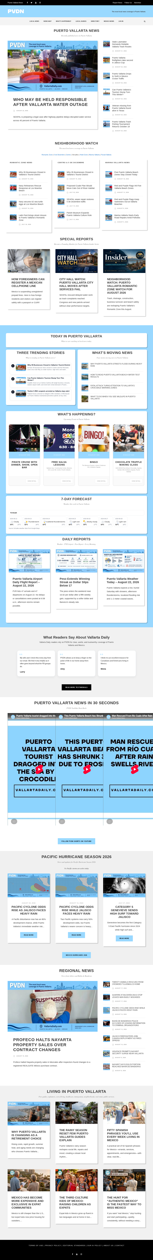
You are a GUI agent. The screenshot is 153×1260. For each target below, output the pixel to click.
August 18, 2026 (27, 195)
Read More (28, 935)
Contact (119, 1245)
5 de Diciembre (59, 155)
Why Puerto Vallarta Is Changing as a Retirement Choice (29, 1135)
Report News (117, 3)
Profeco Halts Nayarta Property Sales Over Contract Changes (42, 1044)
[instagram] (40, 3)
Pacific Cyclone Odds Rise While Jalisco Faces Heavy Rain (76, 910)
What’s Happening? (63, 21)
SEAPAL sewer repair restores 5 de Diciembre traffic (80, 200)
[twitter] (31, 3)
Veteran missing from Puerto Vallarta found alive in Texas (121, 108)
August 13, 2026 (123, 192)
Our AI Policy (94, 1245)
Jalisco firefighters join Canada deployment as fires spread (126, 1038)
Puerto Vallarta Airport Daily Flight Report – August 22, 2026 (27, 582)
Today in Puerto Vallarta (76, 336)
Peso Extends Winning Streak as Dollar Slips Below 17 (75, 582)
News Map (47, 21)
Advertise (137, 3)
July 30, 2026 (26, 224)
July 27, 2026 (124, 903)
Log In (121, 21)
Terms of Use (36, 1245)
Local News (34, 21)
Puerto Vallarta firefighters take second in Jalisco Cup (122, 60)
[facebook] (27, 3)
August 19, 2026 (27, 179)
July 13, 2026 (74, 219)
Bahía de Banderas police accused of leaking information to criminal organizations (128, 1023)
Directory (95, 21)
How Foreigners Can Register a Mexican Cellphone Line (28, 282)
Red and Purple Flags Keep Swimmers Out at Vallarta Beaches (126, 201)
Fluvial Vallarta (106, 155)
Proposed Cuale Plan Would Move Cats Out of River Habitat (81, 187)
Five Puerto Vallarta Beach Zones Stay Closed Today (126, 173)
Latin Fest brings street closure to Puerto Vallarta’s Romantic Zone (32, 217)
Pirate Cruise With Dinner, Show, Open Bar (24, 465)
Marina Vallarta (94, 155)
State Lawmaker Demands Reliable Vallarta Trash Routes (121, 44)
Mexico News (109, 21)
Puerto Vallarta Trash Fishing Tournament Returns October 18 (121, 124)
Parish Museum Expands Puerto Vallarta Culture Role (79, 214)
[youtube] (36, 3)
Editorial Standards (74, 1245)
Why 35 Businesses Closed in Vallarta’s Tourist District (32, 173)
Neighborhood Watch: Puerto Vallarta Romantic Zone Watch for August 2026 (122, 286)
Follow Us (128, 3)
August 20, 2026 (121, 67)
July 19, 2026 (74, 206)
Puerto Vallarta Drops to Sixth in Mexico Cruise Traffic (121, 76)
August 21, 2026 (121, 51)
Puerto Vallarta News (76, 30)
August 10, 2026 (121, 1044)
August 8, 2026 (122, 208)
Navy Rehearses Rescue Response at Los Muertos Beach (30, 188)
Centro (68, 155)
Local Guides (81, 21)
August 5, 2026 (122, 222)
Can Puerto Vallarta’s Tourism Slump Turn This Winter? (121, 92)
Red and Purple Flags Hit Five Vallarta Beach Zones (127, 187)
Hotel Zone (84, 155)
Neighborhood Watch (76, 143)
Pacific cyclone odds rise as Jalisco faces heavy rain (29, 910)
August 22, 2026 (22, 110)
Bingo (94, 462)
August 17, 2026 (121, 988)
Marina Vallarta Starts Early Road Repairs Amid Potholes (127, 216)
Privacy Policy (53, 1245)
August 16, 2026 (76, 903)
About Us (109, 1245)
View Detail (32, 481)
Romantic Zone (47, 155)
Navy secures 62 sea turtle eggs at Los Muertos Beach (31, 203)
